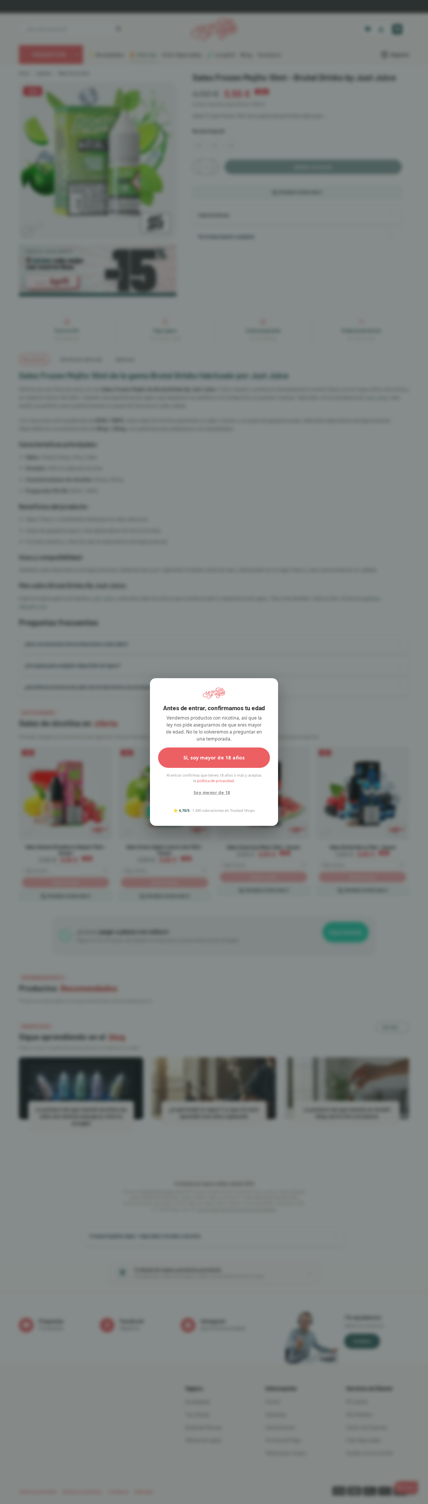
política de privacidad (215, 780)
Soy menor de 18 (212, 792)
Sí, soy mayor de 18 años (214, 757)
